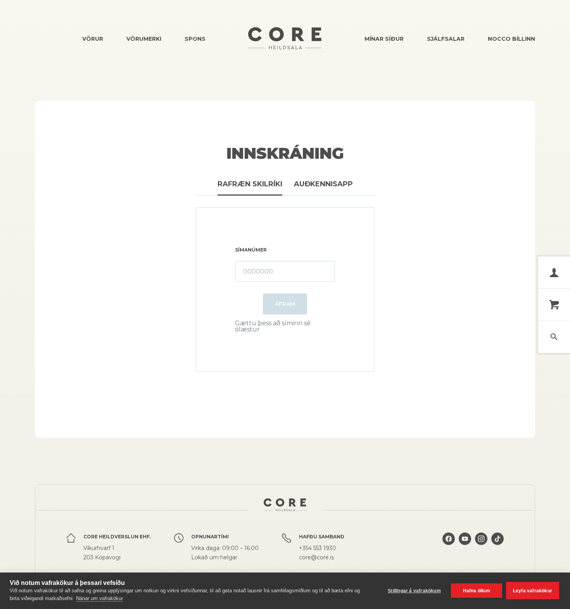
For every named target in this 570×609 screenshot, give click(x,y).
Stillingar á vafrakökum (414, 590)
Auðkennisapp (323, 184)
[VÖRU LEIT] (554, 337)
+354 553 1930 (317, 548)
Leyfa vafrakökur (532, 590)
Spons (195, 38)
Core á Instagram (481, 547)
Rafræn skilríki (250, 184)
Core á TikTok (497, 547)
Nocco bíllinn (511, 38)
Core (285, 38)
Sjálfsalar (446, 38)
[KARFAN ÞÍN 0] (554, 305)
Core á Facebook (448, 547)
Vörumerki (143, 38)
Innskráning (285, 153)
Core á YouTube (465, 547)
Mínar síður (384, 38)
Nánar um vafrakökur (99, 598)
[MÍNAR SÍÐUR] (554, 272)
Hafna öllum (476, 590)
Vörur (92, 38)
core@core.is (316, 557)
